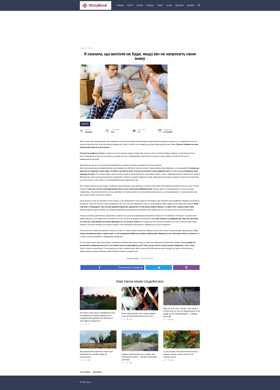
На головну (85, 372)
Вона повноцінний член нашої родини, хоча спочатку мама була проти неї (139, 314)
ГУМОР (160, 5)
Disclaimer (97, 372)
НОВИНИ (120, 5)
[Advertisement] (140, 27)
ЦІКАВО (139, 5)
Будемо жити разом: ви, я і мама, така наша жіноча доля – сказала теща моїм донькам (139, 357)
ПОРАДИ (150, 5)
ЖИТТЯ (130, 5)
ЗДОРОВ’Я (179, 5)
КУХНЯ (169, 5)
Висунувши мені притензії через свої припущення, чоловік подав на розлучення (96, 354)
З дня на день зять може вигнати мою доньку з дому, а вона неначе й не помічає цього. (180, 354)
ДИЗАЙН (190, 5)
